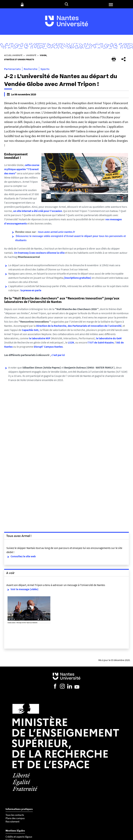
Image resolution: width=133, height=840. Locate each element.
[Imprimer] (113, 59)
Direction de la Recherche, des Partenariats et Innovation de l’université (78, 325)
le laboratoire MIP (39, 338)
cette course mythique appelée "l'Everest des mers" (21, 169)
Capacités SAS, (30, 330)
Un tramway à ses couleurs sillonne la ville (39, 252)
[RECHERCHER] (66, 4)
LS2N (70, 342)
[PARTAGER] (123, 59)
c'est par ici (58, 355)
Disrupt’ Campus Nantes (48, 346)
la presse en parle (30, 290)
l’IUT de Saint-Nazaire (101, 342)
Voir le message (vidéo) (24, 589)
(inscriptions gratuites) (77, 277)
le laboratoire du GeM (109, 338)
